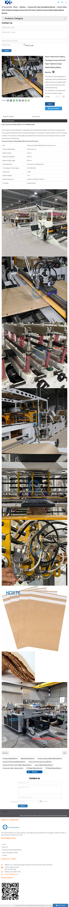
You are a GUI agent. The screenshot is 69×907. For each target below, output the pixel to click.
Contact (4, 855)
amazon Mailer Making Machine (44, 765)
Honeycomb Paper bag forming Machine (40, 762)
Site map (51, 905)
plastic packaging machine (10, 852)
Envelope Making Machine (10, 758)
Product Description (8, 121)
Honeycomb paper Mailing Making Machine (50, 758)
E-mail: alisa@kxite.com (12, 874)
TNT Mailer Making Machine (53, 768)
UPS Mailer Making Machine (34, 768)
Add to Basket (54, 108)
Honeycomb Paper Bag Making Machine (14, 762)
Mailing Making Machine (27, 758)
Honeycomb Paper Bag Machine (11, 850)
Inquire (50, 104)
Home (4, 844)
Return (34, 772)
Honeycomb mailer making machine (13, 768)
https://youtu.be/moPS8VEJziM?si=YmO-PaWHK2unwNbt (18, 124)
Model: (5, 116)
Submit (6, 50)
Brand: (34, 116)
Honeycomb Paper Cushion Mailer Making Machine (17, 765)
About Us (5, 847)
